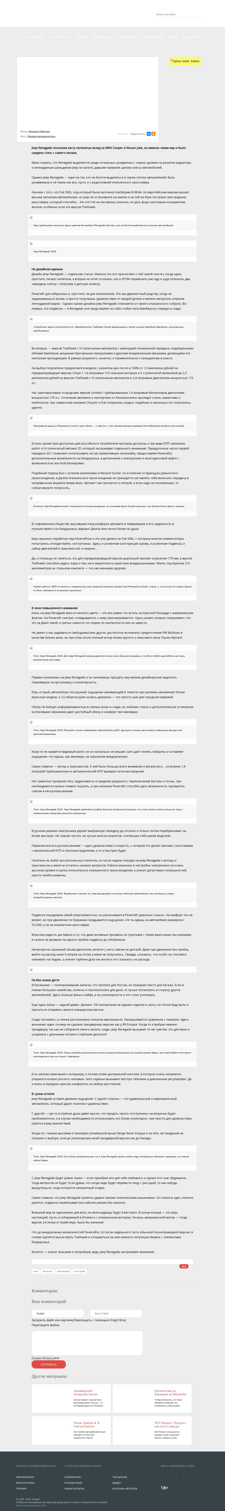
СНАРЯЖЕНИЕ (72, 1477)
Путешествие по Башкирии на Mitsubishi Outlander (170, 1392)
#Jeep (35, 1271)
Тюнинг (81, 37)
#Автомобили (63, 1271)
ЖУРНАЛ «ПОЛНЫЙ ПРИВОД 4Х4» (36, 1466)
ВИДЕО (116, 1482)
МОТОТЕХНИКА (25, 1482)
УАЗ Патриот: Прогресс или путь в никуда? (170, 1424)
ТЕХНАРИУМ (119, 1477)
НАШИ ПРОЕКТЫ (74, 1488)
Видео (172, 37)
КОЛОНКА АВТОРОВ (124, 1488)
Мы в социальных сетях (177, 1466)
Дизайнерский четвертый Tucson (86, 1392)
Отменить (49, 1358)
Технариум (190, 37)
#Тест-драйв (79, 1271)
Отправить (37, 1358)
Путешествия (126, 37)
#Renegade (47, 1271)
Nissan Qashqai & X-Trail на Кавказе (87, 1424)
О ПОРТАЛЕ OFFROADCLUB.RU (82, 1466)
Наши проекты (152, 37)
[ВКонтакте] (149, 134)
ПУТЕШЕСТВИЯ (73, 1482)
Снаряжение (101, 37)
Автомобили (35, 37)
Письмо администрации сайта (31, 1505)
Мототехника (60, 37)
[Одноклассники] (153, 134)
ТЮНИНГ (21, 1488)
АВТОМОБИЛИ (25, 1477)
